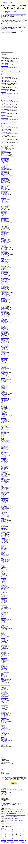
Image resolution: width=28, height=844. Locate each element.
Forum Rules (3, 840)
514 (2, 766)
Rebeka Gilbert (4, 112)
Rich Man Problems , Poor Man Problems (9, 83)
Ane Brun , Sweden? (5, 97)
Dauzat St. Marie (4, 115)
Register (5, 2)
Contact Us (16, 840)
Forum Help (21, 840)
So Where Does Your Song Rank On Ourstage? (15, 809)
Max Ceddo (3, 92)
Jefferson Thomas (4, 66)
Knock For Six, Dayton (6, 126)
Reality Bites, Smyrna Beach (7, 60)
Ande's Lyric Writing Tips (11, 824)
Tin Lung (3, 103)
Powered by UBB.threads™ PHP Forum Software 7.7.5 (12, 842)
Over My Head (4, 57)
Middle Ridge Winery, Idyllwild (7, 77)
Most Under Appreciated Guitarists (13, 823)
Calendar (7, 11)
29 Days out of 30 (4, 63)
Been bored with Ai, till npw (7, 89)
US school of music (5, 135)
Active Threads (12, 11)
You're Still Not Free (5, 86)
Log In (10, 2)
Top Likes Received (5, 733)
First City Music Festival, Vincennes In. (9, 106)
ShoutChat (3, 29)
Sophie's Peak (4, 69)
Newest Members (4, 788)
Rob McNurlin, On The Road (7, 100)
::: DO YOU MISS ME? (6, 94)
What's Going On (4, 55)
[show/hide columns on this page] (1, 11)
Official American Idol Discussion (13, 818)
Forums (22, 6)
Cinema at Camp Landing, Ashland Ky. (9, 109)
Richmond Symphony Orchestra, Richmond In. (10, 71)
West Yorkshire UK (7, 762)
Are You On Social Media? (11, 816)
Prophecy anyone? (9, 826)
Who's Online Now (5, 12)
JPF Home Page (8, 6)
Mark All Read (10, 840)
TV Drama (3, 138)
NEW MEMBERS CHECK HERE (13, 813)
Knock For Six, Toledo (5, 132)
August (2, 828)
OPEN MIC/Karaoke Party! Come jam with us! (15, 815)
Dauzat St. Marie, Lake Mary (7, 120)
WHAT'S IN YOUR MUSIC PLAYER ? (14, 811)
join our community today (9, 28)
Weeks (2, 74)
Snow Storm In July (5, 80)
